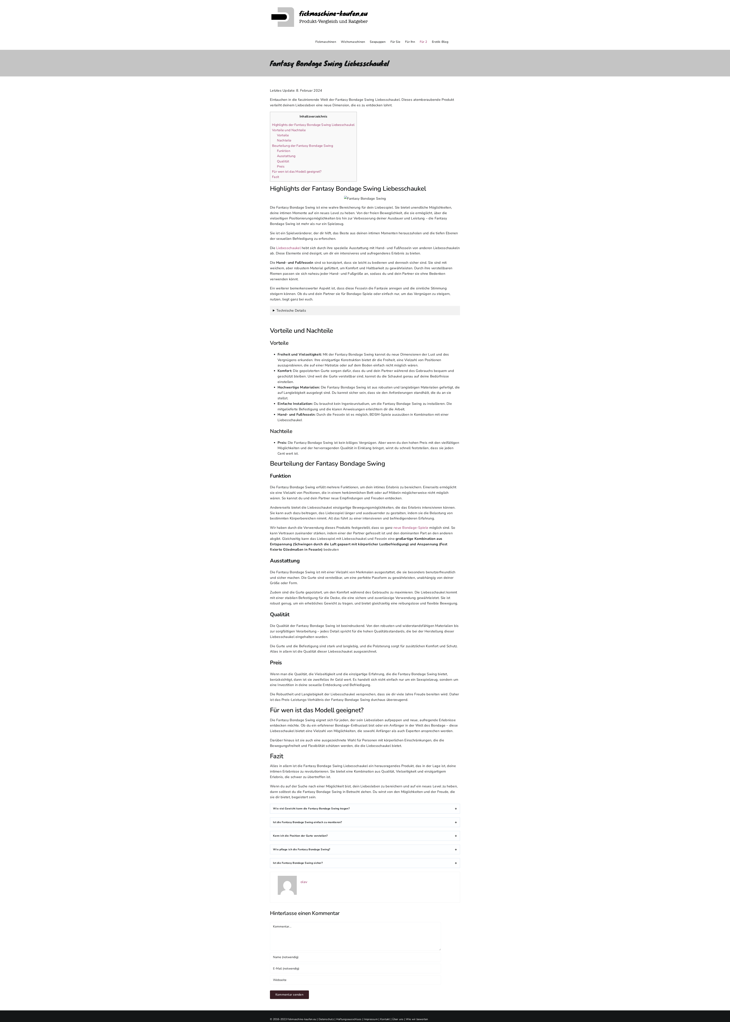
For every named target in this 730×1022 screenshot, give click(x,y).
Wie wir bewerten (417, 1019)
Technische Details (291, 310)
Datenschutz (326, 1019)
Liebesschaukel (288, 248)
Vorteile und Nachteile (289, 130)
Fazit (275, 177)
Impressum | (372, 1019)
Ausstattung (286, 156)
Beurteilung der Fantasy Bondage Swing (302, 146)
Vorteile (283, 135)
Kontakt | (386, 1019)
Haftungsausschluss (349, 1019)
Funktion (283, 151)
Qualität (283, 161)
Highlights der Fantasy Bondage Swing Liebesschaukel (313, 125)
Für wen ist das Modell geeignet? (297, 171)
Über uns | (399, 1019)
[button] (454, 42)
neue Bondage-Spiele (411, 527)
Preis (280, 166)
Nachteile (284, 140)
